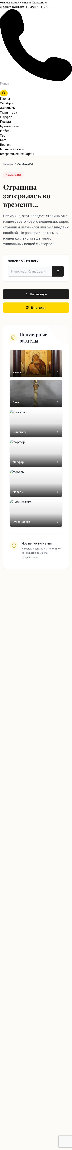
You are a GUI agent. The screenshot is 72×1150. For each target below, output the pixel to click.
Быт (3, 140)
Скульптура (8, 112)
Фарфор (6, 117)
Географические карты (17, 154)
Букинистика (9, 126)
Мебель (5, 131)
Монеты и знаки (12, 149)
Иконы (5, 99)
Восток (5, 145)
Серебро (6, 103)
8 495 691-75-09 (40, 7)
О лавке (5, 7)
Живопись (7, 108)
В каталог (38, 308)
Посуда (5, 122)
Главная (8, 164)
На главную (38, 294)
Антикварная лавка (23, 2)
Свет (3, 135)
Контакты (19, 7)
